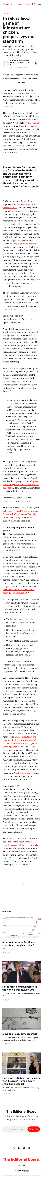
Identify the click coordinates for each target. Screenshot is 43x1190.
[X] (14, 1148)
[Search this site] (35, 4)
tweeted (30, 388)
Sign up (21, 1165)
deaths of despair (23, 773)
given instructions (25, 243)
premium (6, 14)
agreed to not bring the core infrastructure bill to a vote (21, 484)
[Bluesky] (24, 1148)
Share (36, 64)
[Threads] (28, 1148)
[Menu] (39, 4)
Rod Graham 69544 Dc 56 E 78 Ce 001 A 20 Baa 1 (20, 62)
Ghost (26, 1170)
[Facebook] (19, 1148)
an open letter (32, 345)
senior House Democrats (19, 511)
